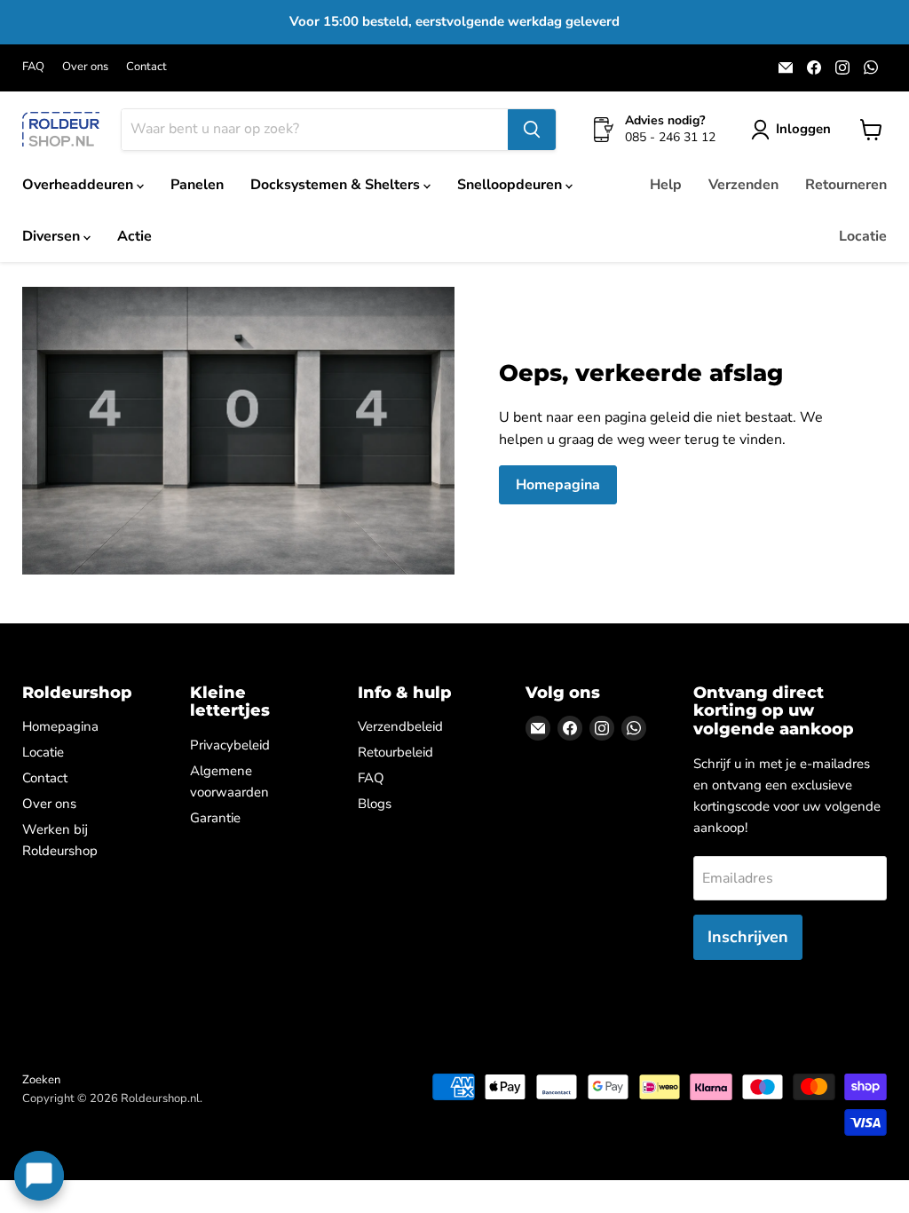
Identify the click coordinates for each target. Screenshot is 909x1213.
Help (666, 184)
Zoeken (41, 1080)
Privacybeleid (230, 745)
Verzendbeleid (400, 726)
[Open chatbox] (39, 1176)
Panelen (197, 184)
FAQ (33, 67)
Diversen (52, 236)
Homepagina (558, 485)
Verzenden (743, 184)
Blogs (374, 804)
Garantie (215, 818)
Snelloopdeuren (511, 184)
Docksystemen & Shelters (336, 184)
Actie (134, 236)
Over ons (85, 67)
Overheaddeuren (79, 184)
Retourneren (846, 184)
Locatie (863, 236)
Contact (146, 67)
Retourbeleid (395, 752)
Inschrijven (747, 936)
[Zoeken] (532, 129)
